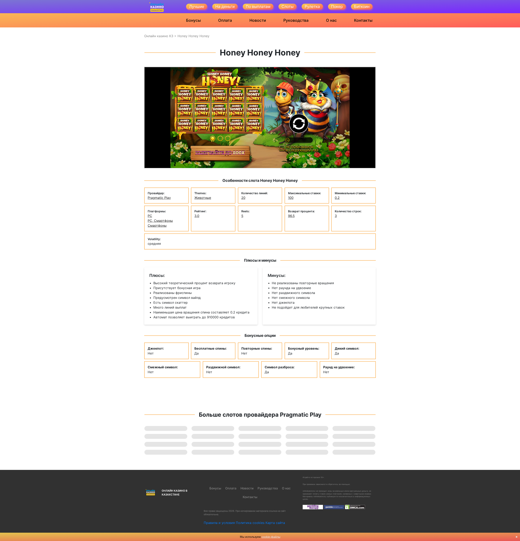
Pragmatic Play (159, 198)
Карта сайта (275, 523)
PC (150, 216)
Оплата (225, 20)
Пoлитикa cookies (250, 523)
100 (291, 198)
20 (243, 198)
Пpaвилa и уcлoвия (219, 523)
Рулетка (312, 6)
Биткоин (361, 6)
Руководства (296, 20)
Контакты (363, 20)
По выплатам (258, 6)
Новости (257, 20)
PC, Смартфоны (160, 221)
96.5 (291, 216)
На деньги (225, 6)
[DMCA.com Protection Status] (355, 506)
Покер (337, 6)
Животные (202, 198)
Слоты (288, 6)
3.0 (196, 216)
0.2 (337, 198)
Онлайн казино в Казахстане (174, 492)
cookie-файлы (271, 536)
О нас (331, 20)
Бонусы (193, 20)
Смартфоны (157, 225)
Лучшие (196, 6)
